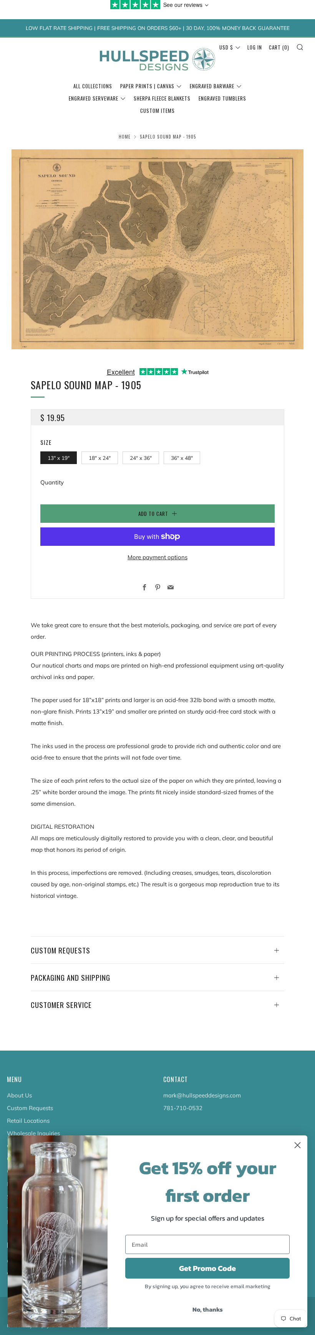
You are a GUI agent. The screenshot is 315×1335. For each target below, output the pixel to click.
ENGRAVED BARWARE (212, 86)
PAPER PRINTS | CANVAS (147, 86)
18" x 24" (100, 457)
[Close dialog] (297, 1145)
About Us (19, 1095)
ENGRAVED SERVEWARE (93, 98)
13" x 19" (59, 457)
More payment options (157, 557)
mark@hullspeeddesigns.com (202, 1095)
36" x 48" (182, 457)
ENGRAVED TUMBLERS (222, 98)
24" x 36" (141, 457)
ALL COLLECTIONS (92, 86)
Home (125, 137)
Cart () (279, 47)
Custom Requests (30, 1108)
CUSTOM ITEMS (157, 110)
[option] (157, 249)
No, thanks (207, 1309)
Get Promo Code (207, 1268)
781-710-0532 (182, 1108)
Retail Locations (28, 1120)
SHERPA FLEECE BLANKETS (162, 98)
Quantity (52, 482)
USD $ (226, 47)
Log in (254, 47)
